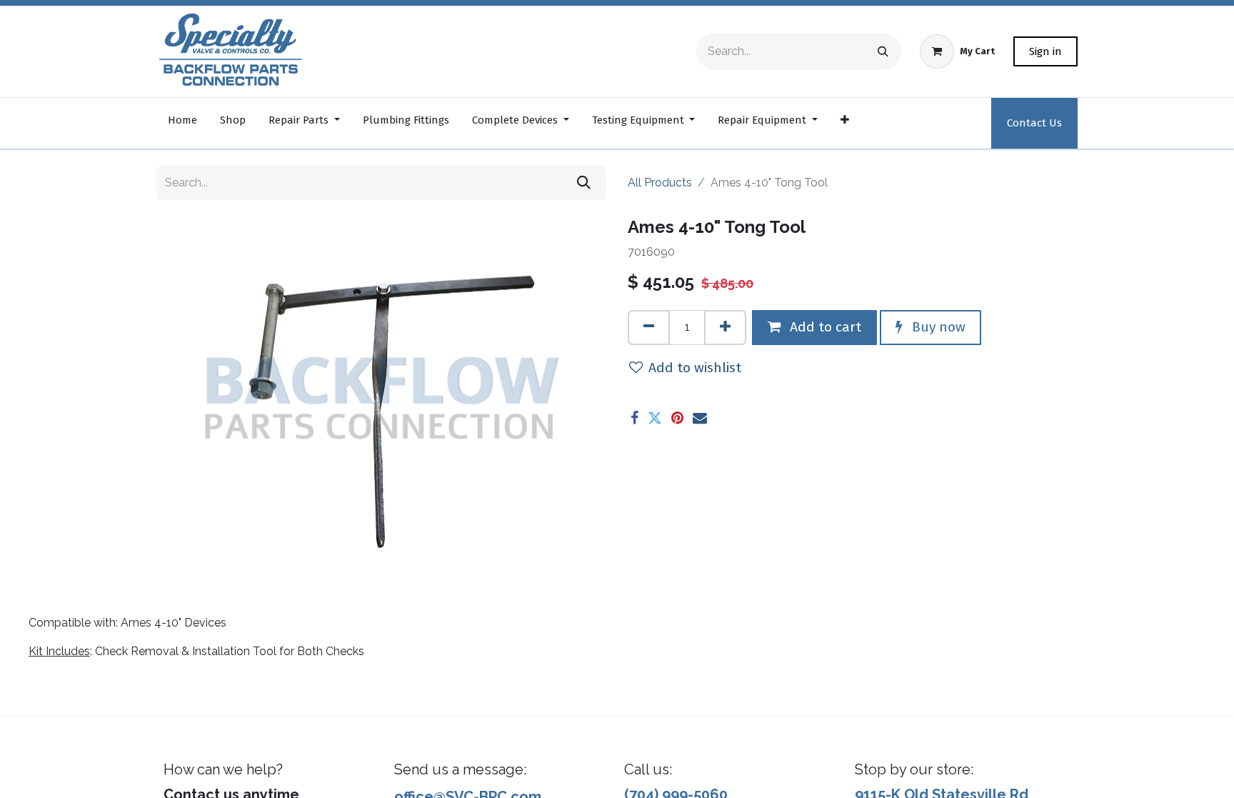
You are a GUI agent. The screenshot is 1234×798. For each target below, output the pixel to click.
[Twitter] (655, 418)
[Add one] (725, 327)
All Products (660, 182)
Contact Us (1034, 122)
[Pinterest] (677, 418)
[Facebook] (634, 418)
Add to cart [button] (823, 327)
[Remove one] (649, 327)
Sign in (1045, 51)
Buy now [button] (936, 327)
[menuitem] (182, 123)
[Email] (700, 418)
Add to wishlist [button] (694, 367)
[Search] (883, 51)
